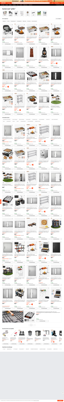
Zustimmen (60, 400)
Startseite (3, 6)
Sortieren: (57, 18)
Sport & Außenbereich (7, 6)
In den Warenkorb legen (8, 67)
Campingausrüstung (12, 6)
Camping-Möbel (15, 6)
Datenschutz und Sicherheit (36, 400)
